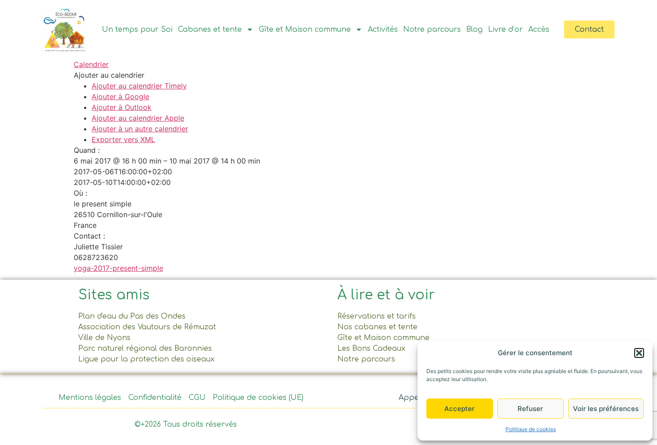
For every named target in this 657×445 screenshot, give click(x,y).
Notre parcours (432, 29)
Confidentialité (154, 398)
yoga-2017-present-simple (118, 268)
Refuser (530, 408)
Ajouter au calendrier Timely (139, 85)
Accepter (459, 408)
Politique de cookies (530, 429)
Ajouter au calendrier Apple (138, 117)
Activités (383, 29)
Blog (474, 29)
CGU (197, 398)
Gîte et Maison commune (305, 29)
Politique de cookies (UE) (258, 398)
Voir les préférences (606, 408)
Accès (538, 29)
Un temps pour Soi (137, 29)
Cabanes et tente (210, 29)
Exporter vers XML (123, 139)
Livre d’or (505, 29)
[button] (639, 352)
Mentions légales (90, 398)
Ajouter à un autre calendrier (140, 128)
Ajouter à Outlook (122, 107)
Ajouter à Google (120, 96)
